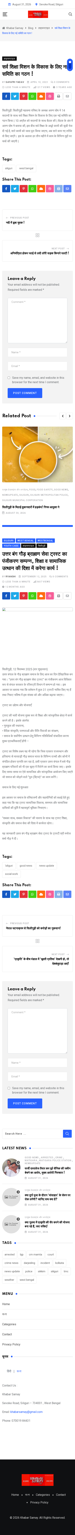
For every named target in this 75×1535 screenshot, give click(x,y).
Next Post (58, 248)
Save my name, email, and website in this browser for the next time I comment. (38, 380)
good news (61, 489)
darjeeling (29, 1263)
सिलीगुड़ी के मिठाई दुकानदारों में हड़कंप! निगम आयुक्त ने (30, 507)
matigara (31, 1160)
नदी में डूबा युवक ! (15, 222)
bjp (21, 1254)
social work (11, 873)
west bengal (26, 168)
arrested (47, 1157)
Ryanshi (11, 576)
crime (59, 1157)
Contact (7, 1334)
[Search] (70, 14)
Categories (9, 1324)
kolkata (59, 1263)
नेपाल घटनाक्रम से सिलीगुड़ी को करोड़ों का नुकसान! (33, 928)
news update (46, 865)
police (28, 1271)
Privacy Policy (11, 1344)
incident (45, 1263)
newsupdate (10, 495)
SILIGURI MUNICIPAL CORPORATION (22, 500)
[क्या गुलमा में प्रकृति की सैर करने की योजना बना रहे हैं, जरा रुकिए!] (11, 1224)
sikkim (41, 1271)
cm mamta (35, 1254)
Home (6, 1304)
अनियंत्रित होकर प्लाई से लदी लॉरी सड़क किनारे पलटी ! (39, 253)
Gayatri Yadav (15, 82)
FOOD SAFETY (45, 489)
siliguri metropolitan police (49, 495)
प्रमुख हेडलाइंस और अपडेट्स (15, 489)
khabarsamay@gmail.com (26, 1412)
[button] (62, 416)
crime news (11, 1263)
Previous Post (19, 218)
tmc (66, 1271)
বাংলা (4, 1314)
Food (32, 489)
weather (9, 1279)
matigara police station (55, 1160)
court (51, 1254)
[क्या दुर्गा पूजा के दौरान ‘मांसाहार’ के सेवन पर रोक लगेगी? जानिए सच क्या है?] (11, 1197)
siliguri (8, 168)
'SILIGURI (9, 865)
